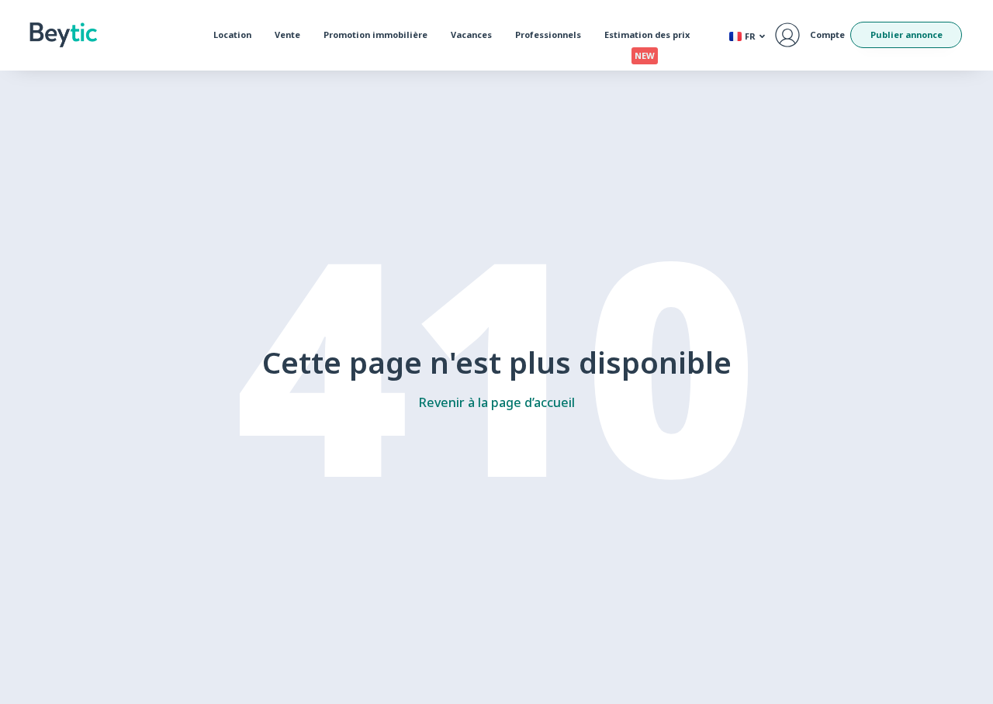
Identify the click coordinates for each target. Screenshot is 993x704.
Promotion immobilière (375, 34)
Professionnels (548, 34)
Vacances (471, 34)
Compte (827, 34)
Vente (287, 34)
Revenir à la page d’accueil (497, 402)
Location (232, 34)
